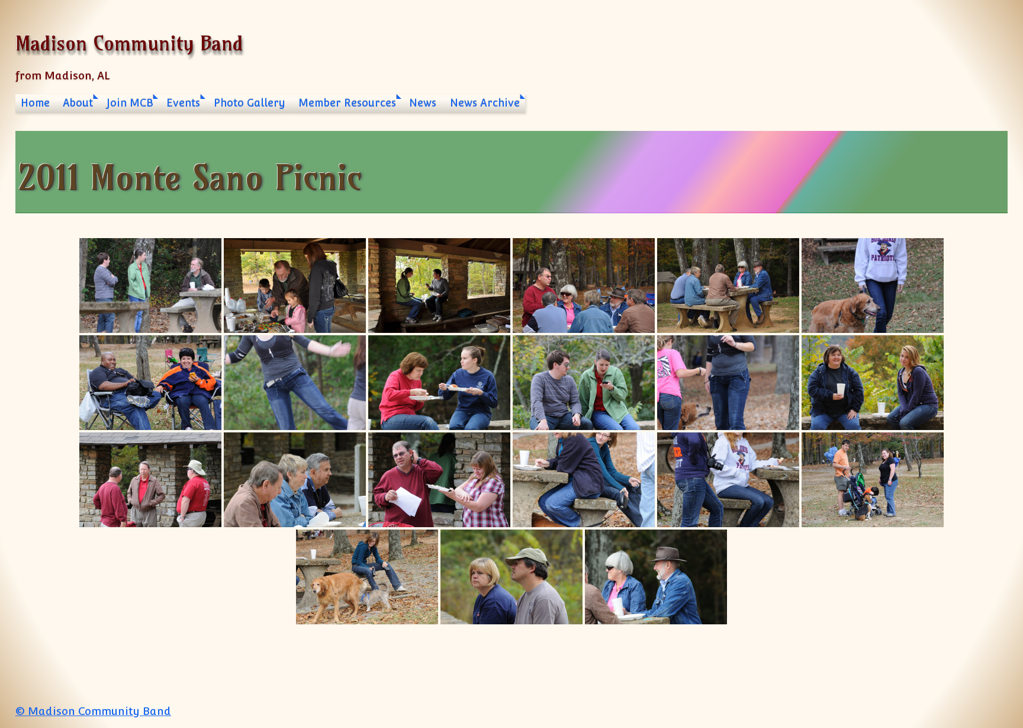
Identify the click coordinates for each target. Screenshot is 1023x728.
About (78, 103)
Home (35, 103)
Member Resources (347, 103)
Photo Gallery (249, 103)
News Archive (485, 103)
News (422, 103)
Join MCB (130, 103)
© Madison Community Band (93, 711)
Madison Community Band (129, 43)
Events (183, 103)
